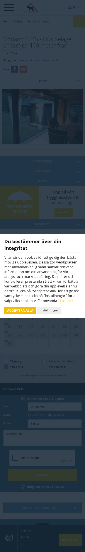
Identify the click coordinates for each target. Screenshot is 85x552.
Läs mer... (68, 300)
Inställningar (49, 310)
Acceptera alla (20, 310)
